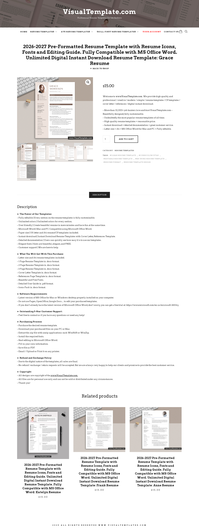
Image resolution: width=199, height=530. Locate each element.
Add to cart (126, 139)
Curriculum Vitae (149, 155)
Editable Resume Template (118, 158)
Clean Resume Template (123, 155)
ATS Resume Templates (75, 32)
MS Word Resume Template (150, 158)
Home (23, 32)
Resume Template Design (138, 162)
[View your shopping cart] (181, 31)
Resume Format (113, 162)
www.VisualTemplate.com (129, 96)
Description (99, 195)
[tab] (99, 195)
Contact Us (171, 32)
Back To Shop (101, 68)
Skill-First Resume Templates (116, 32)
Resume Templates (42, 32)
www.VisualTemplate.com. (64, 375)
